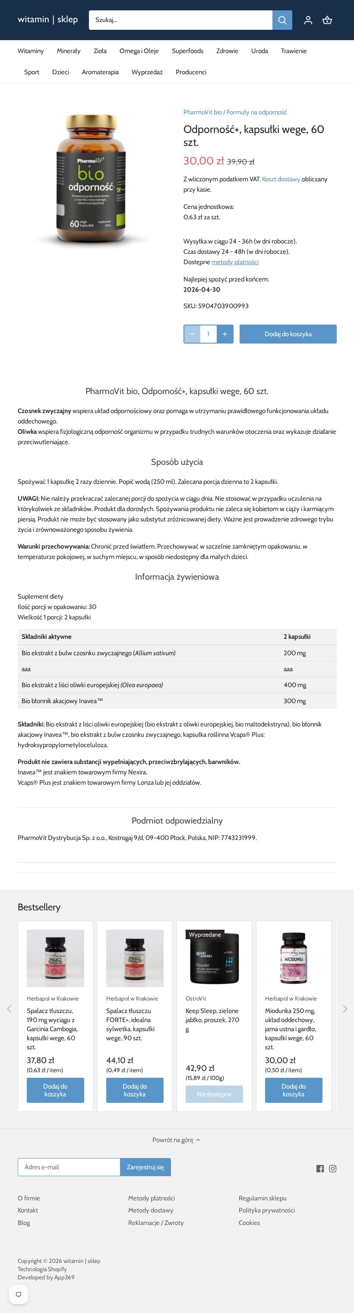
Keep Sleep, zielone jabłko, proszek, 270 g (212, 1014)
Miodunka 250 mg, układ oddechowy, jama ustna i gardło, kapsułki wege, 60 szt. (291, 1023)
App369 (64, 1277)
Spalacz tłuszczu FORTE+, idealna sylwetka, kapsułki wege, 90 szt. (132, 1018)
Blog (24, 1223)
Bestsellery (39, 907)
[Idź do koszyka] (327, 20)
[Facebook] (320, 1168)
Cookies (249, 1223)
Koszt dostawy (281, 179)
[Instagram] (332, 1168)
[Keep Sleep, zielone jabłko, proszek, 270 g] (214, 958)
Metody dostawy (151, 1210)
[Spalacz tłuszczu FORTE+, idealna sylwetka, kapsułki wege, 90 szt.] (135, 958)
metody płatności (235, 262)
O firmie (29, 1198)
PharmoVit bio (202, 112)
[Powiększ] (225, 334)
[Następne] (344, 1008)
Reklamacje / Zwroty (156, 1223)
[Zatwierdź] (282, 20)
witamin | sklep (82, 1260)
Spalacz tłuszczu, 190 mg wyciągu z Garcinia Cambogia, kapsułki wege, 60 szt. (53, 1023)
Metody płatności (151, 1198)
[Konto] (308, 20)
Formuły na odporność (257, 112)
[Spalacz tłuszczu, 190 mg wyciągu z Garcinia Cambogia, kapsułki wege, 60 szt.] (55, 958)
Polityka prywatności (267, 1210)
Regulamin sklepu (263, 1198)
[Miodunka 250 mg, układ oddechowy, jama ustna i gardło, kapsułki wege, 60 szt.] (293, 958)
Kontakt (28, 1210)
